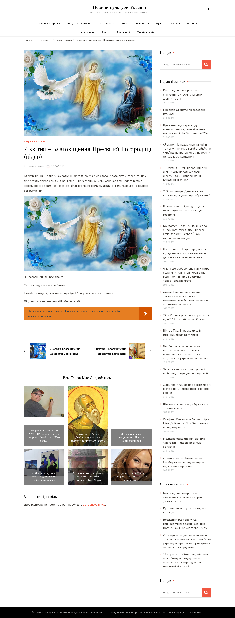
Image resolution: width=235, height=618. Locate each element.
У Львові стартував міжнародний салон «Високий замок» (44, 476)
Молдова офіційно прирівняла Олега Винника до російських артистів (184, 443)
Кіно (124, 23)
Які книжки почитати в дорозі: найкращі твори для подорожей (185, 371)
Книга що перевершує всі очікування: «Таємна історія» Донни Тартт (183, 94)
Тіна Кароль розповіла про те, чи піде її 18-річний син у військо (186, 317)
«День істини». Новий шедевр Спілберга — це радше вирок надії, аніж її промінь (183, 462)
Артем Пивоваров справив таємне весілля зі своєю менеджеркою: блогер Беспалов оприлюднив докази (185, 298)
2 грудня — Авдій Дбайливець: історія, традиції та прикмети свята (88, 437)
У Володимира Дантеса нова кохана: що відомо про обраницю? (186, 193)
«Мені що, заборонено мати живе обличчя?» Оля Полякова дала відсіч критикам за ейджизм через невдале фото (186, 275)
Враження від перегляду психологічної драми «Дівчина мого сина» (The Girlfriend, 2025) (185, 129)
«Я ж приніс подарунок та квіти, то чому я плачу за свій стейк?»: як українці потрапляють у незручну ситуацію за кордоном (187, 151)
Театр (106, 32)
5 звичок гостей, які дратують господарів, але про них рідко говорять (184, 210)
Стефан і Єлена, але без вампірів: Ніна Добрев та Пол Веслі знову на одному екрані (186, 423)
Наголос (192, 23)
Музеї (159, 23)
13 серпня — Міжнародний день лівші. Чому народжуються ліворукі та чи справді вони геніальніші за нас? (185, 174)
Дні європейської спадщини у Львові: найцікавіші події (131, 437)
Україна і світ (145, 32)
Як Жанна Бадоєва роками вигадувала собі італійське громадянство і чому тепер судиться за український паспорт (186, 352)
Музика (175, 23)
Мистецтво (88, 32)
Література (141, 23)
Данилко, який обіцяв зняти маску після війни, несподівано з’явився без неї (187, 389)
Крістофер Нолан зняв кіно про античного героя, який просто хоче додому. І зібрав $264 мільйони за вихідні (185, 232)
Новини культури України (119, 7)
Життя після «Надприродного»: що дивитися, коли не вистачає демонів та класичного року (185, 253)
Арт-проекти (106, 23)
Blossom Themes (165, 612)
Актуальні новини (79, 23)
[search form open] (208, 9)
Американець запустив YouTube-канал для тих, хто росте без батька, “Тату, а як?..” (44, 435)
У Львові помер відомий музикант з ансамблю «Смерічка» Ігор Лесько (88, 476)
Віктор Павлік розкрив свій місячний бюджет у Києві (182, 333)
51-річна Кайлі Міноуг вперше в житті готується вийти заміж (131, 476)
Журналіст (30, 166)
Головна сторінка (49, 23)
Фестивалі (123, 32)
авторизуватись (94, 505)
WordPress (196, 612)
